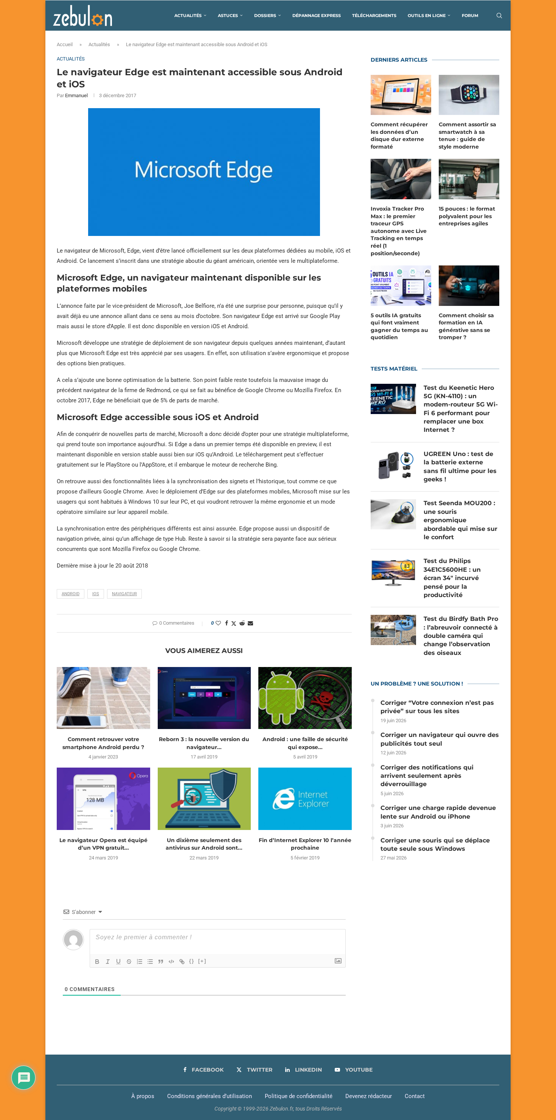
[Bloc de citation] (160, 961)
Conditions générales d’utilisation (209, 1096)
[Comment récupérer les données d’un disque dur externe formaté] (401, 95)
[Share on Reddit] (242, 623)
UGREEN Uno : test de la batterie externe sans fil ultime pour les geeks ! (460, 466)
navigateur (124, 593)
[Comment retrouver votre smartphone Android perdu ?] (103, 698)
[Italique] (108, 961)
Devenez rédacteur (368, 1096)
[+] (202, 961)
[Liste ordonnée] (139, 961)
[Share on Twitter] (233, 623)
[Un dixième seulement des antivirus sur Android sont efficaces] (204, 799)
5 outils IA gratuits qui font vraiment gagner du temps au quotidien (399, 326)
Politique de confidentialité (298, 1096)
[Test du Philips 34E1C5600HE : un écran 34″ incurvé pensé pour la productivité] (393, 572)
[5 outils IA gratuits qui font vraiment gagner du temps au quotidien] (401, 285)
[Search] (499, 15)
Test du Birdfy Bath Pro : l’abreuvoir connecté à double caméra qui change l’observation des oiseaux (461, 635)
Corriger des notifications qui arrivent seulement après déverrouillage (427, 776)
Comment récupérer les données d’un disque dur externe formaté (399, 135)
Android (70, 593)
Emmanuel (76, 95)
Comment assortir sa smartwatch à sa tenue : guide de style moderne (467, 135)
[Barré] (129, 961)
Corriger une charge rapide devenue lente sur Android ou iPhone (438, 812)
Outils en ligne (427, 15)
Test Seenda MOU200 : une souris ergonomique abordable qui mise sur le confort (460, 520)
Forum (470, 15)
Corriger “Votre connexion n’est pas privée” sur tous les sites (437, 707)
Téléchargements (374, 15)
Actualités (188, 15)
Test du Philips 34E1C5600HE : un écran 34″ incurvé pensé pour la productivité (452, 578)
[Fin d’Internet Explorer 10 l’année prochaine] (305, 799)
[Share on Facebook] (226, 623)
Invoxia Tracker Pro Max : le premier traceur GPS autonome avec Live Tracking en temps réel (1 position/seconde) (399, 231)
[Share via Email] (250, 623)
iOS (95, 593)
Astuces (228, 15)
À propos (142, 1096)
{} (191, 961)
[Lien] (182, 961)
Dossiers (265, 15)
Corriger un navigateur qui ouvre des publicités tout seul (440, 739)
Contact (415, 1096)
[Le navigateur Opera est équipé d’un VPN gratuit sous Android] (103, 799)
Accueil (65, 44)
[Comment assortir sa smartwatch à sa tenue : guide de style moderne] (469, 95)
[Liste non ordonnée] (150, 961)
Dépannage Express (316, 15)
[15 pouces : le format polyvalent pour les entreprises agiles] (469, 179)
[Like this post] (218, 623)
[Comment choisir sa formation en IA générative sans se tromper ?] (469, 285)
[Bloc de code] (171, 961)
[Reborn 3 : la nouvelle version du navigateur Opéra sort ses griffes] (204, 698)
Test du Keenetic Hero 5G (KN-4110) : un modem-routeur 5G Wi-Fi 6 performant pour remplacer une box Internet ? (461, 409)
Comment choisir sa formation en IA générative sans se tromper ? (466, 326)
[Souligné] (118, 961)
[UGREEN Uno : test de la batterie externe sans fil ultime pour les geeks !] (393, 465)
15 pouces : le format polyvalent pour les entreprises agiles (467, 216)
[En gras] (97, 961)
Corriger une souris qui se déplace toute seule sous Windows (435, 844)
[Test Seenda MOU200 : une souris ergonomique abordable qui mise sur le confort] (393, 514)
